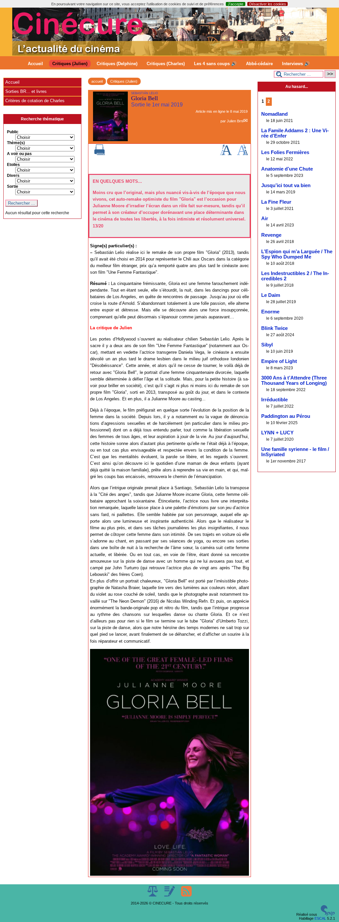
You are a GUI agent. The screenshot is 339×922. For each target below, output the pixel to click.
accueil (97, 81)
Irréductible (274, 399)
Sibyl (267, 344)
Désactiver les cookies (267, 4)
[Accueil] (169, 54)
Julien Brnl (235, 121)
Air (264, 218)
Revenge (271, 235)
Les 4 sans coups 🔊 (215, 63)
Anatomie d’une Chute (287, 169)
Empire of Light (279, 361)
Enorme (270, 311)
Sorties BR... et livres (26, 91)
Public (13, 132)
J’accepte (235, 4)
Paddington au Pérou (285, 416)
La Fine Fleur (276, 202)
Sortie (12, 186)
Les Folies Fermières (285, 152)
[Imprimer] (99, 154)
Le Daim (270, 295)
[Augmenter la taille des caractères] (226, 154)
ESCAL (320, 918)
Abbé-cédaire (259, 63)
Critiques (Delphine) (117, 63)
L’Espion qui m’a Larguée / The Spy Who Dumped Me (296, 254)
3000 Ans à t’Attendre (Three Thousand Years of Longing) (294, 380)
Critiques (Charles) (166, 63)
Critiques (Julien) (69, 63)
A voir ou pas (19, 153)
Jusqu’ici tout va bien (286, 185)
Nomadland (274, 114)
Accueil (35, 63)
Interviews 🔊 (296, 63)
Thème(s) (16, 142)
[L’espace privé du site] (170, 895)
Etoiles (13, 164)
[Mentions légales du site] (153, 895)
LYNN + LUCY (277, 432)
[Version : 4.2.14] (327, 914)
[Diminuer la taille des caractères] (242, 154)
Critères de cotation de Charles (35, 100)
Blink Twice (274, 328)
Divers (13, 175)
